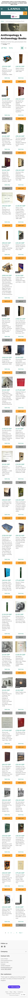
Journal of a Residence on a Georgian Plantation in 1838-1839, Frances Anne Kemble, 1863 (7, 471)
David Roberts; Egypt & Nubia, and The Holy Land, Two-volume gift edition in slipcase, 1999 (7, 142)
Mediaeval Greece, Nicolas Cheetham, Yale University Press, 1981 (20, 247)
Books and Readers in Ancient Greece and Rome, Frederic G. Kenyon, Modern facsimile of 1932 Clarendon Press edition (21, 506)
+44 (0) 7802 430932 (6, 969)
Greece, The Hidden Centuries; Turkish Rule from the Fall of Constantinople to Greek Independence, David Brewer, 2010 (21, 543)
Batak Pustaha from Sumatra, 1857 (21, 693)
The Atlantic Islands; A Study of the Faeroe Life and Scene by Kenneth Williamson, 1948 (21, 469)
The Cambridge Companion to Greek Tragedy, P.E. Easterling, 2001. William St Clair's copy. (7, 878)
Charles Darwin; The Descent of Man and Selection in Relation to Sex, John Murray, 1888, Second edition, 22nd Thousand (7, 661)
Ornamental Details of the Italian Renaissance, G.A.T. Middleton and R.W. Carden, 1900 (21, 362)
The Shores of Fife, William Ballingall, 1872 (20, 734)
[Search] (25, 13)
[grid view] (22, 48)
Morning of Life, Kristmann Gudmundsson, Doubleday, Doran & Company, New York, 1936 (20, 176)
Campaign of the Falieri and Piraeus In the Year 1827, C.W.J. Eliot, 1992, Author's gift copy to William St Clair (7, 586)
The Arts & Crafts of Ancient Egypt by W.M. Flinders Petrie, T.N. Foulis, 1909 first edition (7, 104)
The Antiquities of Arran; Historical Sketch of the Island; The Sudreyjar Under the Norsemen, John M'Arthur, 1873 (7, 771)
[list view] (25, 48)
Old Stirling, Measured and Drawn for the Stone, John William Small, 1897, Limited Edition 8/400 (21, 661)
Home (2, 21)
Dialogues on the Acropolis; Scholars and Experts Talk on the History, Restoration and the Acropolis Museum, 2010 (21, 771)
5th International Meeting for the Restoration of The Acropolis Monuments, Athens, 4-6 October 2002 (20, 806)
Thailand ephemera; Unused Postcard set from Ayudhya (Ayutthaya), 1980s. (7, 71)
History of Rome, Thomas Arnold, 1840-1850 (20, 70)
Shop (11, 992)
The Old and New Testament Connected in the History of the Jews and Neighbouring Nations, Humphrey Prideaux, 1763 (7, 435)
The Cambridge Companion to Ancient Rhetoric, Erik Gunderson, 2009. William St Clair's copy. (20, 841)
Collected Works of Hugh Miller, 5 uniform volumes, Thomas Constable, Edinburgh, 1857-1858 (21, 395)
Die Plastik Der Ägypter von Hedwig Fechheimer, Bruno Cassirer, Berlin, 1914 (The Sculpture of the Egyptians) (20, 106)
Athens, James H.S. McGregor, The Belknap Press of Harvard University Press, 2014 (7, 912)
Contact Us (20, 992)
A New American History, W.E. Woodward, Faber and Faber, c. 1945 (20, 280)
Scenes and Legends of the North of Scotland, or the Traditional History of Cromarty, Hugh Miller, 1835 (7, 736)
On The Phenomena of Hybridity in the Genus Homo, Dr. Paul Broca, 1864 (6, 211)
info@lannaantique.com (6, 967)
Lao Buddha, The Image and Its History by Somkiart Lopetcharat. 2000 (7, 362)
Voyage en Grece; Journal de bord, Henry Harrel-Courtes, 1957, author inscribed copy (20, 878)
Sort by (11, 48)
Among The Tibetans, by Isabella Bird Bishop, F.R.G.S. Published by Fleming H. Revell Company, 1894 (6, 176)
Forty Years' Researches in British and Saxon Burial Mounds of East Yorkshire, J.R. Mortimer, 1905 (20, 434)
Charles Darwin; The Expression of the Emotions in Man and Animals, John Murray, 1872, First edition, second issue (21, 913)
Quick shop (7, 78)
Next (20, 933)
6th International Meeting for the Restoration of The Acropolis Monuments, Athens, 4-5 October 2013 (7, 806)
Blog (15, 992)
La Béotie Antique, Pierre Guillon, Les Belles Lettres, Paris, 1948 (7, 504)
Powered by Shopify (14, 995)
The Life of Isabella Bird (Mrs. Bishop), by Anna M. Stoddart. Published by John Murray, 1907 (21, 142)
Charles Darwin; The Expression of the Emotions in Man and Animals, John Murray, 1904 (20, 619)
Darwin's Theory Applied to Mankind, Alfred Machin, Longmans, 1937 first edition (21, 585)
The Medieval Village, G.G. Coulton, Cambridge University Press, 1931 (7, 248)
